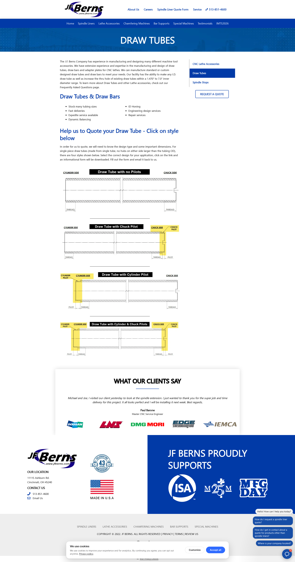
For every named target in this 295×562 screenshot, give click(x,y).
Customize (195, 549)
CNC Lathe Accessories (206, 64)
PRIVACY (168, 534)
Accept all (215, 549)
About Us (133, 9)
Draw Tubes (199, 73)
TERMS (179, 534)
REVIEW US (191, 534)
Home (70, 23)
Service (197, 9)
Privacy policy (86, 553)
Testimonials (205, 23)
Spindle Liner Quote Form (173, 9)
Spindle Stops (200, 82)
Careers (148, 9)
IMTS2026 (222, 23)
